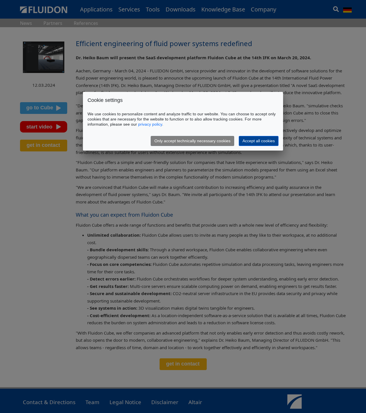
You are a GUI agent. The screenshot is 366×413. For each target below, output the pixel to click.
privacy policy (150, 124)
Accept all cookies (258, 141)
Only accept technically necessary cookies (192, 141)
